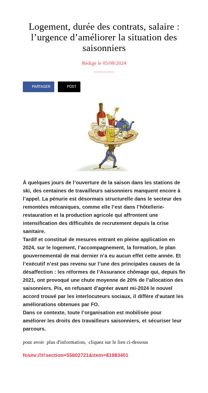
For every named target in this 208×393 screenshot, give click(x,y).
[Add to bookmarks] (179, 87)
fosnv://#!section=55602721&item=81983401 (75, 355)
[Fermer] (8, 8)
